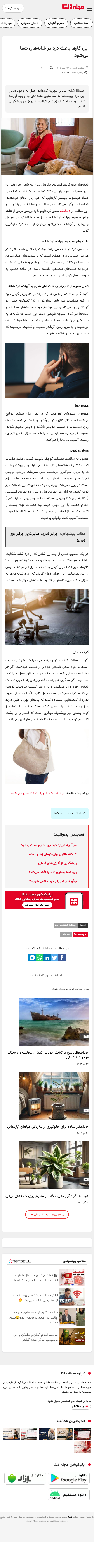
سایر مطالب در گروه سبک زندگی (70, 989)
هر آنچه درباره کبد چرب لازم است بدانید (49, 845)
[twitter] (54, 957)
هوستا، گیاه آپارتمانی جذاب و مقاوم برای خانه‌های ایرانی (47, 1196)
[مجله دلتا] (73, 9)
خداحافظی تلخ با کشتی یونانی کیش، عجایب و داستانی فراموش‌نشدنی (48, 1055)
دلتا (70, 1517)
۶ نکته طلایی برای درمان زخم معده (53, 854)
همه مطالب (81, 23)
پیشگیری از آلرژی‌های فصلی (57, 863)
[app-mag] (47, 908)
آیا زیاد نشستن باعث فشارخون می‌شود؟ (36, 793)
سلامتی (66, 934)
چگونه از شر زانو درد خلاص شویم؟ (53, 881)
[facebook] (62, 957)
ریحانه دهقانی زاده (65, 925)
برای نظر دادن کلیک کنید (47, 975)
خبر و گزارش (56, 23)
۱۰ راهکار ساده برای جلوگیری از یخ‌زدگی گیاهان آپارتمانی (48, 1126)
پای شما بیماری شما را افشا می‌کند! (53, 872)
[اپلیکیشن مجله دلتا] (69, 1480)
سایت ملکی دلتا (13, 8)
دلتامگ (65, 211)
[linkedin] (47, 957)
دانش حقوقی (29, 23)
